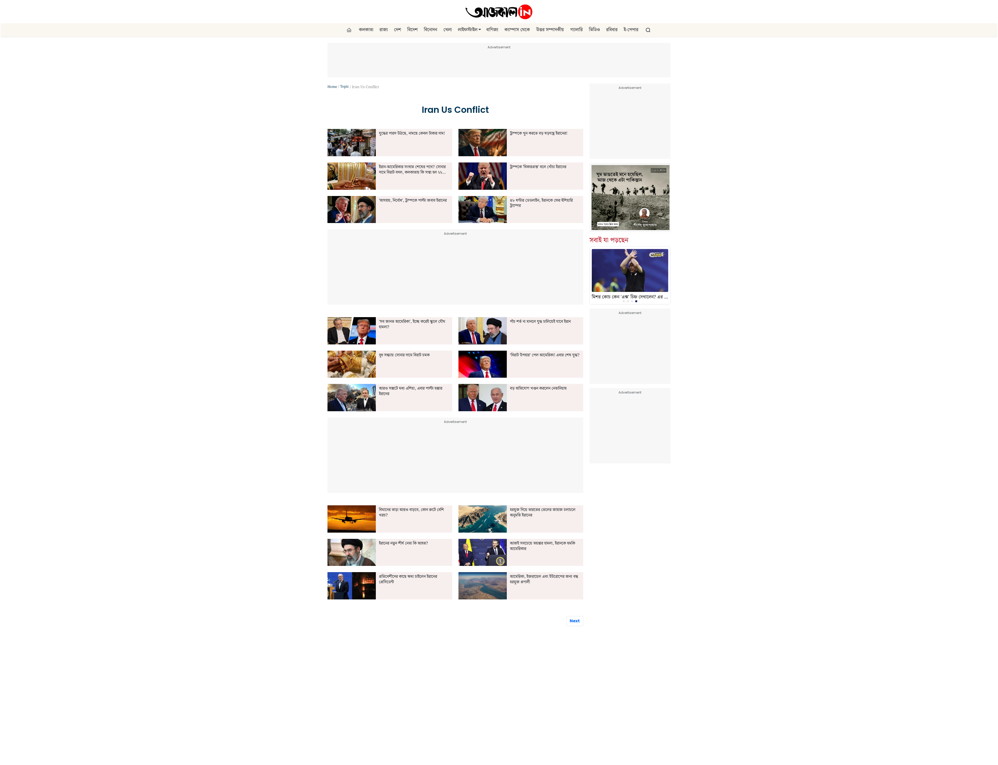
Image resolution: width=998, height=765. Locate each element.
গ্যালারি (576, 30)
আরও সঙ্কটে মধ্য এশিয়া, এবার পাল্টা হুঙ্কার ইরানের (410, 391)
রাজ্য (383, 30)
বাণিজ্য (492, 30)
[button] (479, 30)
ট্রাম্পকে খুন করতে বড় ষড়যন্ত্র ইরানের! (538, 133)
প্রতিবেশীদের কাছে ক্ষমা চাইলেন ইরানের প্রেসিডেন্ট (408, 579)
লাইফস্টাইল (467, 30)
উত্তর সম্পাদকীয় (550, 30)
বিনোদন (430, 30)
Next (575, 621)
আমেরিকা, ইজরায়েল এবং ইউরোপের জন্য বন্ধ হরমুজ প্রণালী (544, 579)
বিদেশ (412, 30)
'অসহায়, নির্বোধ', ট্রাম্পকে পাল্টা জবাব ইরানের (413, 201)
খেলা (447, 30)
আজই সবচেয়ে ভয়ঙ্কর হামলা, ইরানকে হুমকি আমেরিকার (542, 546)
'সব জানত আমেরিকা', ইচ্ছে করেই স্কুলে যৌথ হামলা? (412, 324)
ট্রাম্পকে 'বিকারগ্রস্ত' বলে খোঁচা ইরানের (538, 167)
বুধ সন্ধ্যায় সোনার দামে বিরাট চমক (404, 355)
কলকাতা (366, 30)
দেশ (397, 30)
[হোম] (350, 30)
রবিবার (612, 30)
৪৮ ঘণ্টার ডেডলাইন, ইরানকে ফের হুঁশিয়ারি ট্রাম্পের (541, 203)
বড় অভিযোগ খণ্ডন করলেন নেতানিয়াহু (538, 388)
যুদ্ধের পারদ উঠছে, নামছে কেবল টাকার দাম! (412, 133)
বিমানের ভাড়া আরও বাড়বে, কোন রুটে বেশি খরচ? (411, 512)
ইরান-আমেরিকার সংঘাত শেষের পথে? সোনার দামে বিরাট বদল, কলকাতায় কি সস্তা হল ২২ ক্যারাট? (412, 170)
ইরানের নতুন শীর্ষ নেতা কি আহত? (403, 543)
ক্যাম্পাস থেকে (517, 30)
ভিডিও (594, 30)
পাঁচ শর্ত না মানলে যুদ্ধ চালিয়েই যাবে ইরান (540, 322)
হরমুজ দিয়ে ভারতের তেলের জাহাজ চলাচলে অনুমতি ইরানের (542, 512)
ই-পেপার (631, 30)
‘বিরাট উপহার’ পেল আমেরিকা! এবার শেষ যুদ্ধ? (545, 355)
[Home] (499, 11)
